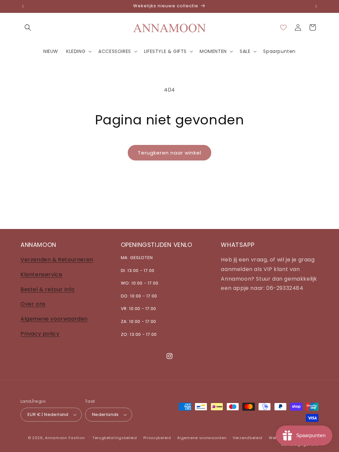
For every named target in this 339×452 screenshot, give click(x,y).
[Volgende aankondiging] (316, 6)
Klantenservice (41, 274)
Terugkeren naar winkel (169, 152)
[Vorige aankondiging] (23, 6)
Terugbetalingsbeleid (114, 437)
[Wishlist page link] (283, 27)
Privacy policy (40, 334)
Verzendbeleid (248, 437)
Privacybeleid (157, 437)
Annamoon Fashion (65, 437)
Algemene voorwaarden (54, 319)
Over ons (33, 304)
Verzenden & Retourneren (57, 259)
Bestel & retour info (48, 289)
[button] (28, 27)
